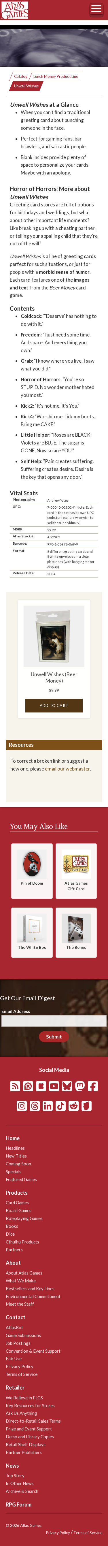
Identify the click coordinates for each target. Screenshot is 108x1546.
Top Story (15, 1475)
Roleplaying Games (24, 1218)
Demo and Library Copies (30, 1436)
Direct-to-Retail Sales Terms (33, 1420)
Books (12, 1226)
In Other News (20, 1483)
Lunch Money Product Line (55, 76)
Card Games (17, 1202)
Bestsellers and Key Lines (30, 1288)
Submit (54, 1037)
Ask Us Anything (21, 1413)
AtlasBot (14, 1327)
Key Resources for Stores (30, 1405)
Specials (13, 1171)
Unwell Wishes (26, 86)
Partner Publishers (24, 1452)
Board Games (18, 1210)
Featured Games (21, 1179)
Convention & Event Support (33, 1351)
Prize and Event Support (29, 1428)
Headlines (15, 1148)
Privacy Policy (19, 1366)
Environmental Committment (33, 1296)
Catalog (20, 76)
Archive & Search (22, 1491)
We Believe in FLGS (24, 1397)
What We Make (21, 1280)
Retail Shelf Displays (26, 1444)
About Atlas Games (24, 1272)
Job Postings (18, 1343)
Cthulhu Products (22, 1241)
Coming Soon (18, 1163)
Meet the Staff (20, 1303)
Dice (10, 1234)
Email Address (15, 1011)
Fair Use (14, 1358)
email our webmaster (67, 769)
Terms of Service (21, 1374)
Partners (14, 1249)
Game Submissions (23, 1335)
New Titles (16, 1155)
